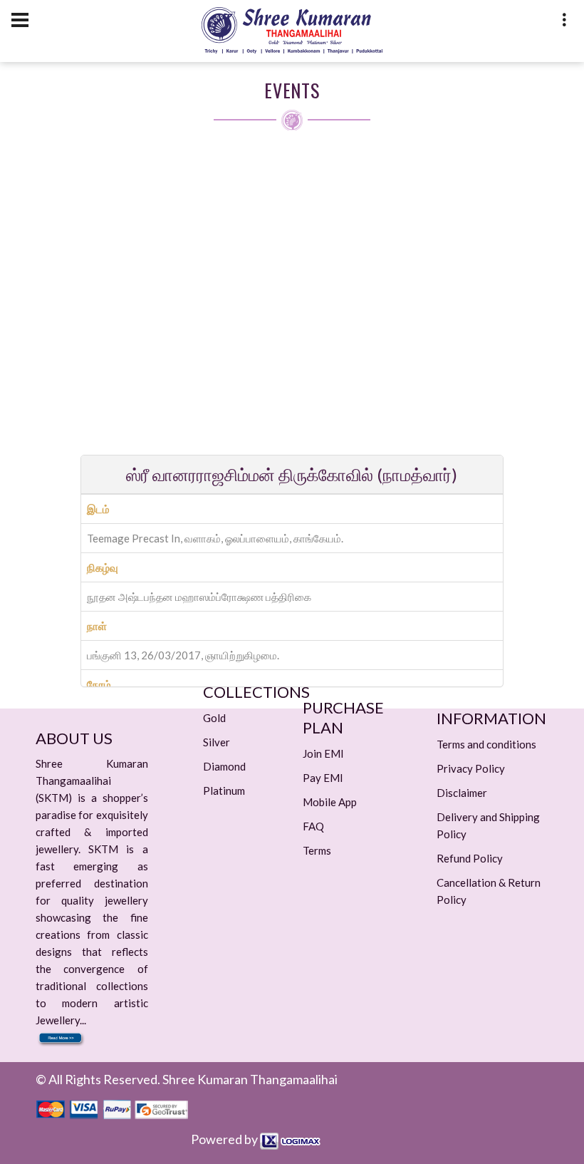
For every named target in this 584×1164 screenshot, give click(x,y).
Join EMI (323, 753)
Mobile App (330, 801)
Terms (317, 850)
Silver (216, 742)
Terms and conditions (486, 744)
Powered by (225, 1139)
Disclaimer (462, 792)
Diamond (224, 766)
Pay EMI (323, 777)
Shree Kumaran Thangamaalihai (250, 1079)
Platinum (224, 790)
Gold (214, 717)
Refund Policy (470, 858)
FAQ (313, 826)
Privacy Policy (471, 768)
